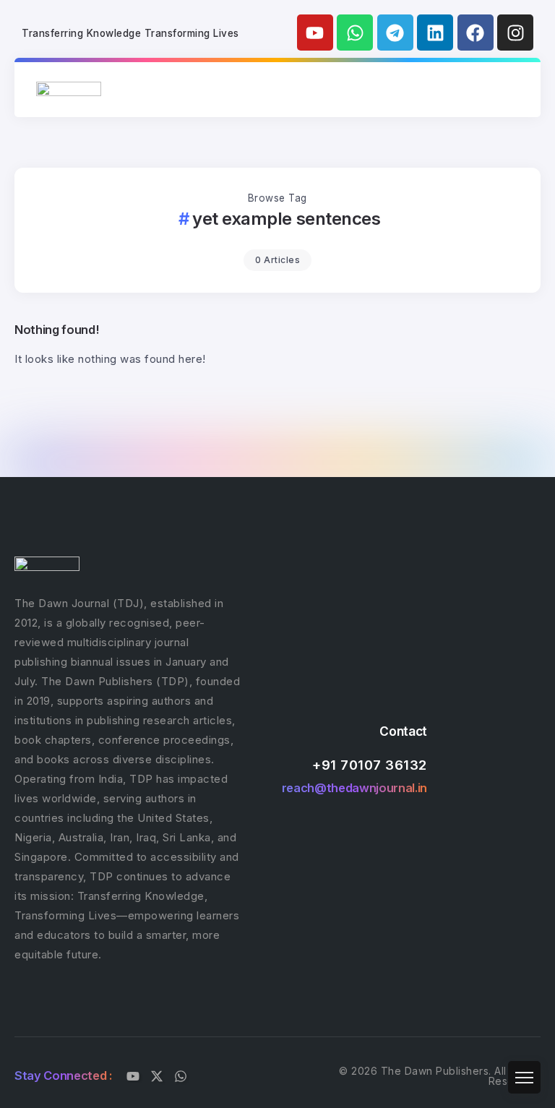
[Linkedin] (435, 32)
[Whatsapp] (355, 32)
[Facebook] (475, 32)
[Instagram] (515, 32)
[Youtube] (315, 32)
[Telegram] (395, 32)
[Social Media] (132, 1076)
